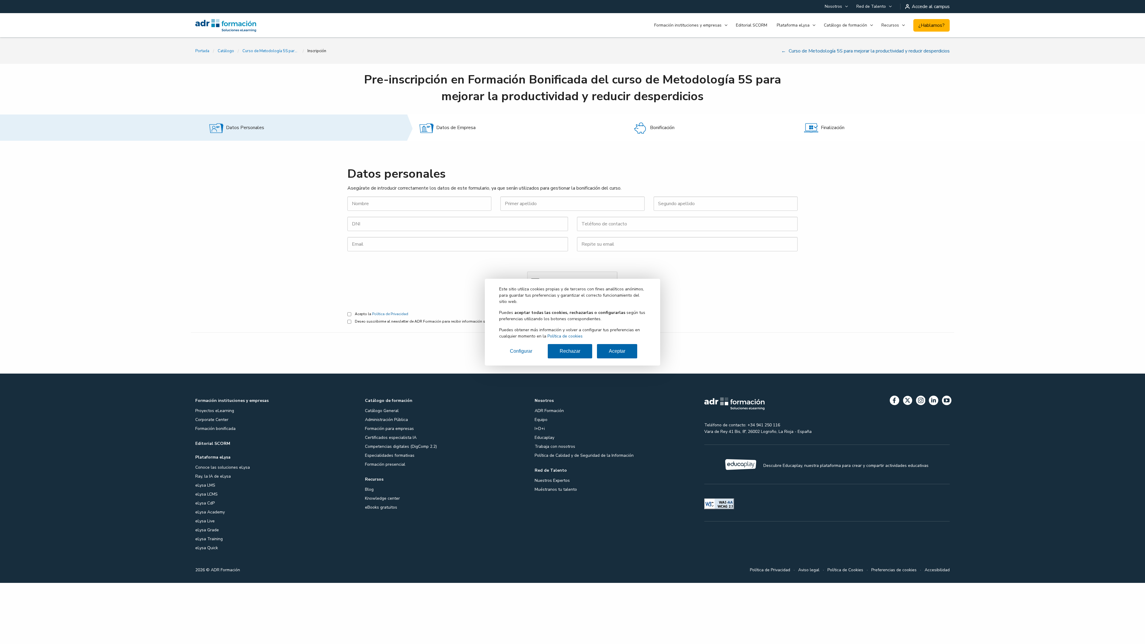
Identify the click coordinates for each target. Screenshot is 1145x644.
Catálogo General (382, 411)
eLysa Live (205, 521)
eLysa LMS (205, 485)
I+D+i (540, 428)
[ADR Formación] (254, 25)
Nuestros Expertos (552, 480)
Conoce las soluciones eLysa (222, 467)
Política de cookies (565, 336)
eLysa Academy (210, 512)
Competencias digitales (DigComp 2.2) (401, 446)
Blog (369, 489)
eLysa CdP (205, 503)
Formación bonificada (215, 428)
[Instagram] (921, 401)
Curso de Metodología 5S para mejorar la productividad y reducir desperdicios (270, 51)
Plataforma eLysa (793, 25)
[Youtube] (946, 401)
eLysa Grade (207, 530)
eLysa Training (209, 539)
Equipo (541, 419)
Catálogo (226, 51)
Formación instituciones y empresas (688, 25)
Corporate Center (211, 419)
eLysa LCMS (206, 494)
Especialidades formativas (389, 455)
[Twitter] (907, 401)
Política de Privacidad (390, 314)
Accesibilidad (937, 570)
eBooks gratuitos (381, 507)
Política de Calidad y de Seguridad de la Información (584, 455)
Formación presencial (385, 464)
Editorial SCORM (751, 25)
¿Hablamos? (931, 25)
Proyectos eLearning (214, 411)
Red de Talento (871, 6)
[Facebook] (894, 401)
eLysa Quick (206, 548)
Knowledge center (382, 498)
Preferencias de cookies (894, 570)
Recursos (890, 25)
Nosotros (833, 6)
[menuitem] (836, 6)
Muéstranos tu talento (556, 489)
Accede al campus (931, 6)
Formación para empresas (389, 428)
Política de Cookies (845, 570)
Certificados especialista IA (391, 437)
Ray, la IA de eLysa (213, 476)
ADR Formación (549, 411)
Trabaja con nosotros (555, 446)
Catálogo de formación (845, 25)
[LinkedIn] (933, 401)
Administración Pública (386, 419)
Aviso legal (808, 570)
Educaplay (544, 437)
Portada (202, 51)
